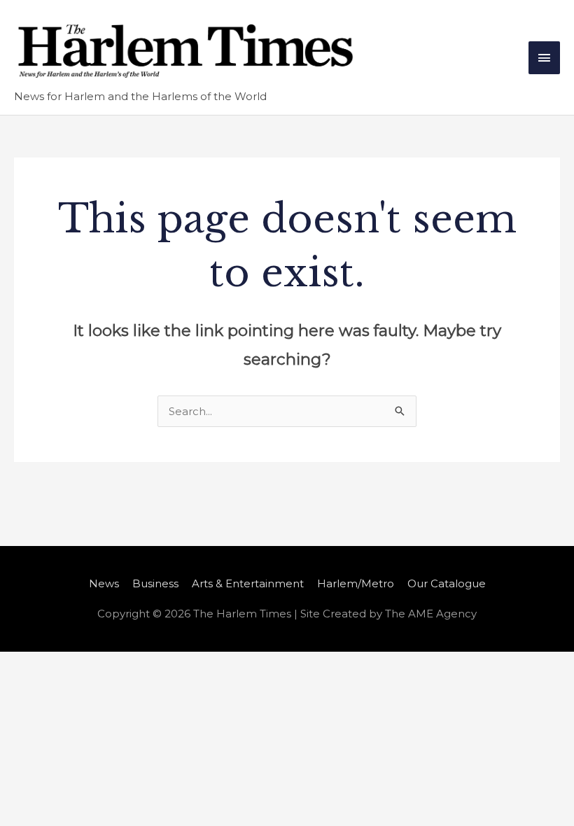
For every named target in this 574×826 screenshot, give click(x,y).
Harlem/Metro (355, 583)
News (104, 583)
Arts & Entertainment (248, 583)
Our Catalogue (446, 583)
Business (155, 583)
